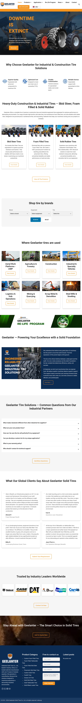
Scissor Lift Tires (29, 678)
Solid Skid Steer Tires (30, 680)
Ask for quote (23, 7)
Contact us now (41, 605)
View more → (48, 382)
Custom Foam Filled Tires (31, 658)
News (60, 2)
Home (20, 2)
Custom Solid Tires (29, 672)
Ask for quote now (41, 635)
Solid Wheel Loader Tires (31, 685)
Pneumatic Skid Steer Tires (31, 670)
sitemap (39, 700)
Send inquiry (48, 683)
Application (37, 2)
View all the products (41, 179)
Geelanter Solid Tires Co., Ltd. (17, 700)
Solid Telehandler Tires (30, 682)
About (67, 2)
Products (27, 2)
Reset (47, 219)
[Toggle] (30, 2)
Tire (54, 210)
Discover (14, 48)
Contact (74, 2)
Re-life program (50, 2)
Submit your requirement (41, 556)
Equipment (34, 210)
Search (35, 219)
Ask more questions (41, 461)
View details (14, 164)
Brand (11, 210)
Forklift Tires (27, 675)
